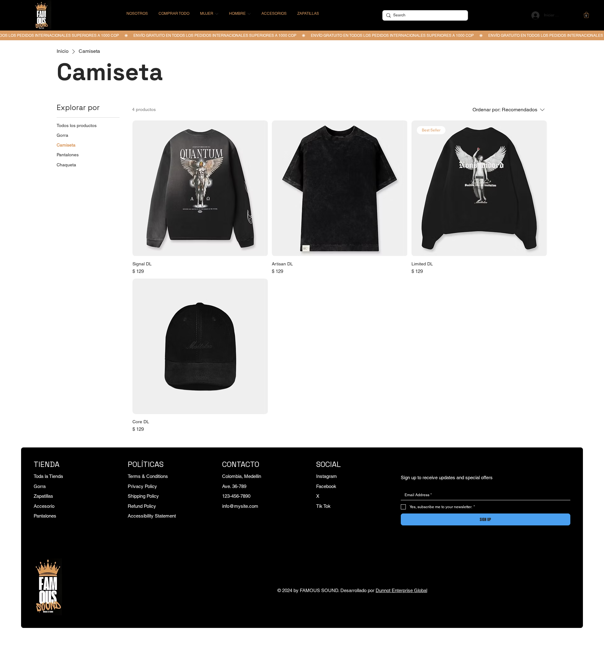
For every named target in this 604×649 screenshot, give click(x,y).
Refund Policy (142, 506)
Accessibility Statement (152, 516)
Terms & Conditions (148, 476)
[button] (586, 15)
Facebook (326, 486)
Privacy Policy (142, 486)
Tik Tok (323, 506)
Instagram (326, 476)
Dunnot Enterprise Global (401, 590)
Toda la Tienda (48, 476)
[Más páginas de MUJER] (216, 13)
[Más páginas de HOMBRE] (249, 13)
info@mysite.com (240, 506)
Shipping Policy (143, 496)
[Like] (573, 15)
